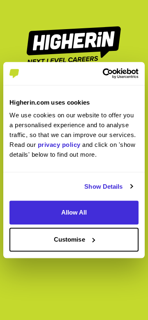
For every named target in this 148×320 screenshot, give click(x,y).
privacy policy (59, 144)
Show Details (103, 186)
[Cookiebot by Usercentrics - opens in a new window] (104, 73)
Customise (69, 239)
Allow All (74, 212)
